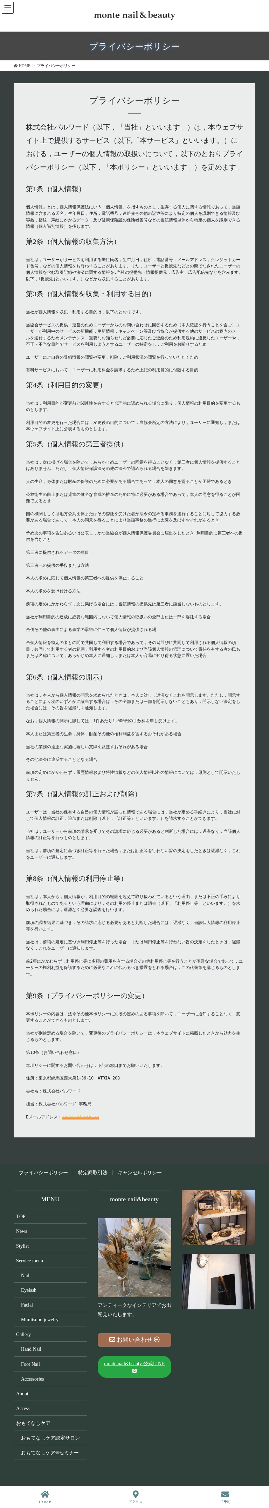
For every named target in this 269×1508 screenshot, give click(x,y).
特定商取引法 (93, 1172)
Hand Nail (31, 1349)
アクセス (136, 1502)
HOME (45, 1502)
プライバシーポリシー (43, 1172)
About (22, 1393)
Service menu (29, 1260)
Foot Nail (30, 1364)
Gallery (23, 1334)
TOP (21, 1216)
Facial (27, 1305)
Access (22, 1408)
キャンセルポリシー (140, 1172)
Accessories (32, 1379)
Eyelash (28, 1290)
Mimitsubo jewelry (39, 1319)
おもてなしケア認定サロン (50, 1438)
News (21, 1231)
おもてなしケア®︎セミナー (50, 1452)
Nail (25, 1275)
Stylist (22, 1246)
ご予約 (225, 1502)
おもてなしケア (33, 1423)
